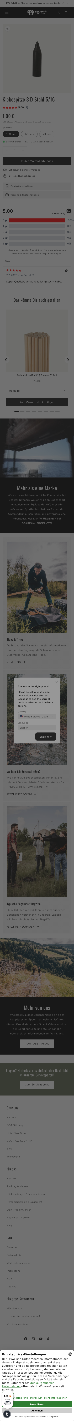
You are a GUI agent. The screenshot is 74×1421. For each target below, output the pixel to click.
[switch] (7, 1403)
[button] (7, 1414)
